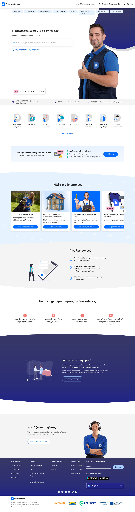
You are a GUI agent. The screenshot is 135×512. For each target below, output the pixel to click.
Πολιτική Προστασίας (32, 504)
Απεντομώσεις (60, 11)
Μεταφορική (116, 11)
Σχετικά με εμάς (16, 465)
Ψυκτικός (17, 11)
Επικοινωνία (15, 473)
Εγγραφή (54, 465)
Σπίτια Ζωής (15, 469)
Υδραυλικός (30, 11)
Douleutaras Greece (76, 465)
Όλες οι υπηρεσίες (36, 465)
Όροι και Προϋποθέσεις (18, 504)
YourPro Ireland (75, 473)
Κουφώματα (102, 11)
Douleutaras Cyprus (76, 469)
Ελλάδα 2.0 (15, 477)
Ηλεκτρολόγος (45, 11)
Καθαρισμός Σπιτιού (85, 12)
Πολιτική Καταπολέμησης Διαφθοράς (22, 507)
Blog (31, 469)
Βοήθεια (53, 469)
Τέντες (73, 11)
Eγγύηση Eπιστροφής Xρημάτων (27, 50)
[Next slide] (124, 211)
